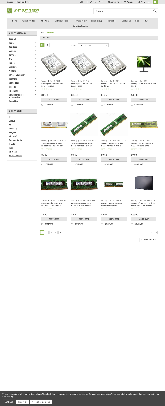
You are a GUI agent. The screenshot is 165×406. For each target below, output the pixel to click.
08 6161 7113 (97, 2)
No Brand (13, 152)
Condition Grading (80, 26)
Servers (12, 55)
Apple (11, 43)
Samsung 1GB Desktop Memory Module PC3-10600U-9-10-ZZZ (112, 145)
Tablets (12, 63)
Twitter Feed (112, 21)
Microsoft (13, 136)
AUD (81, 2)
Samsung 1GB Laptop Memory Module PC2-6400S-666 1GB (81, 204)
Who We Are (46, 21)
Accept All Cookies (41, 401)
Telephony (13, 91)
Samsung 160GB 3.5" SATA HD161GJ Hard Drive (113, 85)
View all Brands (15, 155)
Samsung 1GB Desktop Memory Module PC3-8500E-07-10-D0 (142, 145)
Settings (9, 401)
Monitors (13, 67)
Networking (14, 83)
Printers (12, 71)
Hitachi (12, 144)
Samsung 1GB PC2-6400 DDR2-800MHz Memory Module (112, 204)
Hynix (11, 148)
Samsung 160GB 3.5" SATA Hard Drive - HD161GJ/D (52, 85)
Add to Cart (54, 100)
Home (14, 21)
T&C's (146, 21)
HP (10, 117)
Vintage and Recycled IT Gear (18, 2)
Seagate (12, 132)
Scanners (13, 79)
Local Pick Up (96, 21)
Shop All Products (29, 21)
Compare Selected (148, 240)
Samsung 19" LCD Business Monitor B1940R (143, 85)
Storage (12, 87)
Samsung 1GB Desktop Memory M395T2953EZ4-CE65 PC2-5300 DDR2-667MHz (52, 146)
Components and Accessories (16, 96)
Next (153, 232)
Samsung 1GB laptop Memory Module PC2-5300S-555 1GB (51, 204)
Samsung (13, 128)
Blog (137, 21)
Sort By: (74, 45)
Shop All (12, 39)
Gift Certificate (113, 2)
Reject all (22, 401)
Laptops (12, 51)
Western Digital (15, 140)
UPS (10, 59)
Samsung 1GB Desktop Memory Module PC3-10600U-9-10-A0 (82, 145)
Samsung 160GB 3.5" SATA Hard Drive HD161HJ (82, 85)
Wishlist (130, 2)
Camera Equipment (17, 75)
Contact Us (126, 21)
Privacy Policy (81, 21)
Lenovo (12, 121)
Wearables (13, 101)
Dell (10, 125)
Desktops (13, 47)
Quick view (54, 77)
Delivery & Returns (62, 21)
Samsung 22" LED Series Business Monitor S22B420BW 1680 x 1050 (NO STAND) (143, 205)
